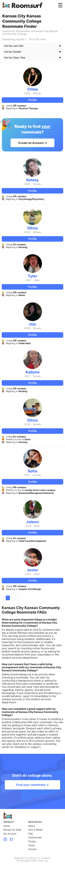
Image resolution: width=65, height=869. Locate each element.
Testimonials (35, 837)
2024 (28, 574)
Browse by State (12, 829)
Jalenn (32, 522)
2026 (28, 526)
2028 (27, 93)
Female (37, 93)
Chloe (32, 89)
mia (32, 324)
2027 (28, 280)
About (31, 826)
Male (37, 280)
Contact (32, 849)
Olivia (32, 228)
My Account (9, 833)
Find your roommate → (32, 785)
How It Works (35, 829)
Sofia (32, 471)
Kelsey (32, 180)
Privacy (32, 841)
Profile (32, 100)
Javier (32, 570)
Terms (31, 845)
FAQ (30, 833)
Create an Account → (32, 143)
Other (37, 574)
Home (6, 826)
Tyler (32, 276)
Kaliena (33, 372)
